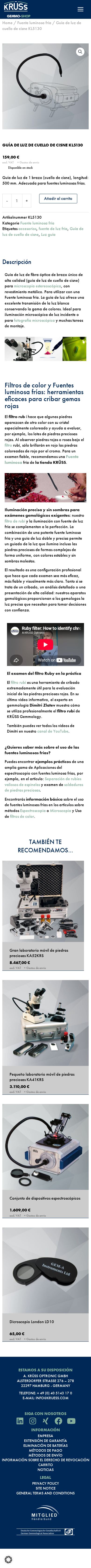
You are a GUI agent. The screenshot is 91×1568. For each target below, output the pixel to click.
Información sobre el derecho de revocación (45, 1460)
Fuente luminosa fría (34, 22)
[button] (80, 52)
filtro (8, 445)
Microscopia (60, 810)
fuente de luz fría (53, 228)
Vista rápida (43, 936)
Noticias (46, 1469)
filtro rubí (18, 682)
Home (7, 22)
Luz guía (48, 234)
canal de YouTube (52, 731)
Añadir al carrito (58, 198)
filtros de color (22, 816)
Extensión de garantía (45, 1440)
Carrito (45, 1465)
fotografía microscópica (34, 320)
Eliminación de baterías (45, 1445)
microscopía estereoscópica (37, 286)
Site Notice (46, 1488)
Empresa (45, 1436)
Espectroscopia (33, 810)
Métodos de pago (45, 1450)
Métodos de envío (45, 1455)
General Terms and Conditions (45, 1493)
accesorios (27, 228)
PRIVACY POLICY (45, 1483)
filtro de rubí (15, 521)
